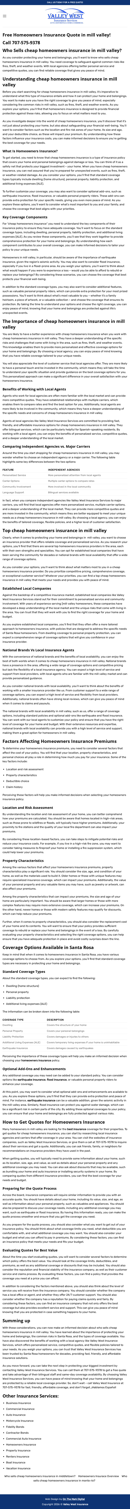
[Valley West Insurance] (65, 16)
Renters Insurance (17, 1456)
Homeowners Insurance (36, 151)
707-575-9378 (26, 43)
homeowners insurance (17, 380)
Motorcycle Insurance (20, 1420)
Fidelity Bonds (15, 1426)
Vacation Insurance (18, 1468)
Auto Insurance (16, 1414)
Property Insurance (18, 1450)
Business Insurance (18, 1403)
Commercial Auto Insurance (23, 1438)
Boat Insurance (15, 1462)
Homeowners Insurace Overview (98, 1476)
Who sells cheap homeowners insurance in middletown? (39, 1476)
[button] (5, 16)
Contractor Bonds (17, 1432)
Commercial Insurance (20, 1409)
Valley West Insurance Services (96, 1349)
